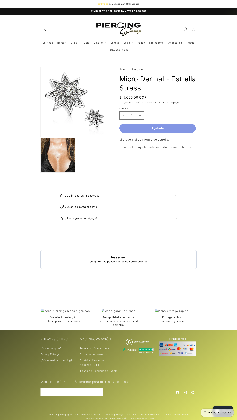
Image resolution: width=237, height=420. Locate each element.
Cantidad (124, 108)
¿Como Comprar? (50, 348)
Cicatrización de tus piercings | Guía (92, 362)
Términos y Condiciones (94, 348)
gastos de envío (132, 102)
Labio (127, 42)
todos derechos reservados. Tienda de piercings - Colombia (105, 414)
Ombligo (99, 42)
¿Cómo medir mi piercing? (56, 360)
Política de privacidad (177, 414)
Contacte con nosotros (94, 354)
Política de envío (118, 418)
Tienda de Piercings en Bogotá (98, 370)
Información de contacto (143, 418)
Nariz (60, 42)
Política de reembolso (151, 414)
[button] (44, 29)
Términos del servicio (96, 418)
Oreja (73, 42)
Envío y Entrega (50, 354)
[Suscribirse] (99, 392)
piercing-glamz (66, 414)
